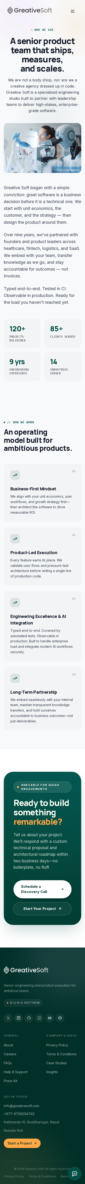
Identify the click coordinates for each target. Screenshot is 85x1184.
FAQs (8, 1063)
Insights (52, 1072)
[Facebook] (60, 1018)
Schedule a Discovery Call (34, 889)
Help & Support (16, 1072)
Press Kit (10, 1081)
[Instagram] (39, 1018)
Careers (10, 1054)
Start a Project (20, 1143)
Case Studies (56, 1063)
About (8, 1045)
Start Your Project (39, 908)
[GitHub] (29, 1018)
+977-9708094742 (19, 1114)
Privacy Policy (57, 1045)
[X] (8, 1018)
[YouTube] (49, 1018)
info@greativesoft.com (21, 1106)
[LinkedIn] (18, 1018)
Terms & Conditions (61, 1054)
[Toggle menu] (72, 11)
